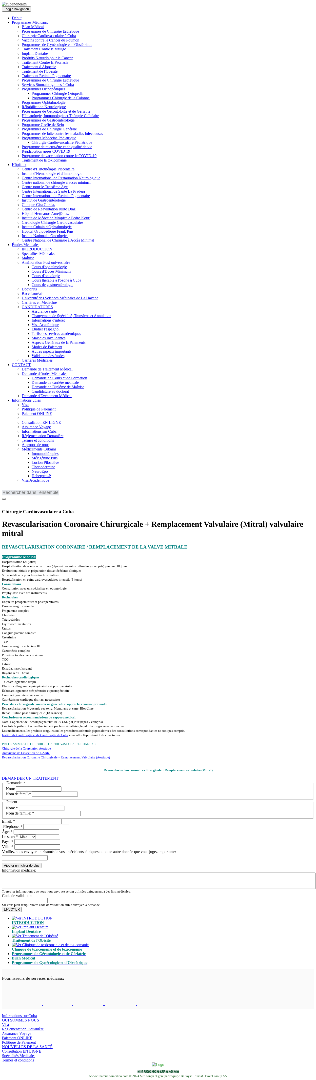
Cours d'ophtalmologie (49, 267)
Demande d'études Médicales (44, 373)
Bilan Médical (33, 27)
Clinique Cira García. (38, 205)
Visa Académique (45, 325)
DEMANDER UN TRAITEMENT (30, 778)
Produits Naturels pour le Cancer (47, 58)
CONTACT (21, 365)
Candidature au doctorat (50, 391)
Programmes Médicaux (30, 22)
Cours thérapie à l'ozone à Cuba (56, 280)
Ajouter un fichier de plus (22, 865)
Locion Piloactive (45, 462)
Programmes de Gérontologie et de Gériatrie (56, 111)
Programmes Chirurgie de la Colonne (61, 98)
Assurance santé (44, 311)
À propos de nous (35, 445)
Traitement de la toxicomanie (44, 160)
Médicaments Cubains (39, 449)
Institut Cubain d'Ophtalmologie (47, 227)
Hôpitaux (19, 165)
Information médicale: (19, 870)
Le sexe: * (10, 837)
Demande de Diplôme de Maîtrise (58, 387)
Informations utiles (26, 400)
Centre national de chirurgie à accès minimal (56, 182)
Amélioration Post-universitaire (46, 262)
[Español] (28, 488)
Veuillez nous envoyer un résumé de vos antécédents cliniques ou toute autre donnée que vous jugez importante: (89, 852)
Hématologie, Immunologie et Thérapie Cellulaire (60, 116)
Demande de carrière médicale (55, 382)
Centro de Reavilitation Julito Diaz (49, 209)
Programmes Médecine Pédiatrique (49, 138)
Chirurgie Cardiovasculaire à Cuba (49, 36)
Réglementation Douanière (42, 436)
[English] (5, 488)
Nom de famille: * (20, 813)
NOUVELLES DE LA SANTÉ (27, 1047)
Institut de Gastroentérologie (44, 200)
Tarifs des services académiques (56, 333)
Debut (16, 18)
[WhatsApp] (18, 502)
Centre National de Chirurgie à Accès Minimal (58, 240)
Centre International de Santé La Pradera (53, 191)
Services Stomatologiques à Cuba (48, 84)
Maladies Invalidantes (48, 338)
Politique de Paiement (39, 409)
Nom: (10, 789)
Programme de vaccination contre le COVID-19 (59, 156)
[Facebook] (5, 502)
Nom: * (12, 808)
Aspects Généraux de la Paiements (58, 342)
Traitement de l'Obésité (40, 71)
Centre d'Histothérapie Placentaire (48, 169)
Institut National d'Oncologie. (45, 236)
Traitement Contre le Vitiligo (44, 49)
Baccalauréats (32, 293)
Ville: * (7, 847)
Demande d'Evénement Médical (47, 396)
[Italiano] (35, 488)
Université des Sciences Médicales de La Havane (60, 298)
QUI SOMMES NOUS (20, 1020)
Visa (25, 405)
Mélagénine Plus (45, 458)
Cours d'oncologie (46, 276)
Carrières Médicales (37, 360)
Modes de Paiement (47, 347)
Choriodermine (43, 467)
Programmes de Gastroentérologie (48, 120)
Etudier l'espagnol (45, 329)
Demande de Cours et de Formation (59, 378)
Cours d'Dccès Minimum (51, 271)
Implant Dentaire (35, 53)
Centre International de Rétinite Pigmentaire (56, 196)
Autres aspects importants (51, 351)
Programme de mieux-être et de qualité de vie (57, 147)
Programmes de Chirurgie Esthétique (50, 31)
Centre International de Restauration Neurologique (61, 178)
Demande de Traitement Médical (47, 369)
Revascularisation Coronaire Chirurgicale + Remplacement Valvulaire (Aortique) (56, 757)
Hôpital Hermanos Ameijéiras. (45, 213)
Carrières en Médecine (39, 302)
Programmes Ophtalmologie (43, 102)
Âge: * (7, 832)
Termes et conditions (38, 440)
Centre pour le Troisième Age (45, 187)
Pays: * (7, 841)
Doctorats (29, 289)
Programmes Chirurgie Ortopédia (57, 93)
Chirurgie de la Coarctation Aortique (26, 748)
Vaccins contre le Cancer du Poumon (50, 40)
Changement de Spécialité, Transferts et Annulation (71, 316)
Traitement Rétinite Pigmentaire (46, 76)
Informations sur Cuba (39, 431)
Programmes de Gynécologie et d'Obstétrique (57, 44)
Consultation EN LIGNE (41, 422)
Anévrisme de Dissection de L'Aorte (26, 753)
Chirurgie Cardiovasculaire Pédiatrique (62, 142)
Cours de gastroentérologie (52, 285)
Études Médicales (25, 245)
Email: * (8, 821)
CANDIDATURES (37, 307)
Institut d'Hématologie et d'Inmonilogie (52, 173)
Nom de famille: (18, 794)
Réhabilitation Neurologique (44, 107)
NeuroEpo (40, 471)
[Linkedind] (11, 502)
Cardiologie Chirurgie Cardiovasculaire (52, 222)
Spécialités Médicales (38, 253)
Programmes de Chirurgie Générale (49, 129)
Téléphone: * (12, 826)
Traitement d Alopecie (39, 67)
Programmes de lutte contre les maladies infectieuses (62, 133)
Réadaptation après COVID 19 (46, 151)
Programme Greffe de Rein (43, 124)
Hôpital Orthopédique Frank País (47, 231)
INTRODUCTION (37, 249)
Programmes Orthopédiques (43, 89)
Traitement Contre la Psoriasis (45, 62)
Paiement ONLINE (37, 413)
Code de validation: (17, 896)
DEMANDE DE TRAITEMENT (158, 1071)
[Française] (13, 488)
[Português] (20, 488)
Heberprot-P (41, 476)
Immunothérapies (45, 453)
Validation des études (48, 356)
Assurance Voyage (36, 427)
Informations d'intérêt (48, 320)
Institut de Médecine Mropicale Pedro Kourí (56, 218)
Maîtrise (28, 258)
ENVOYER (12, 909)
